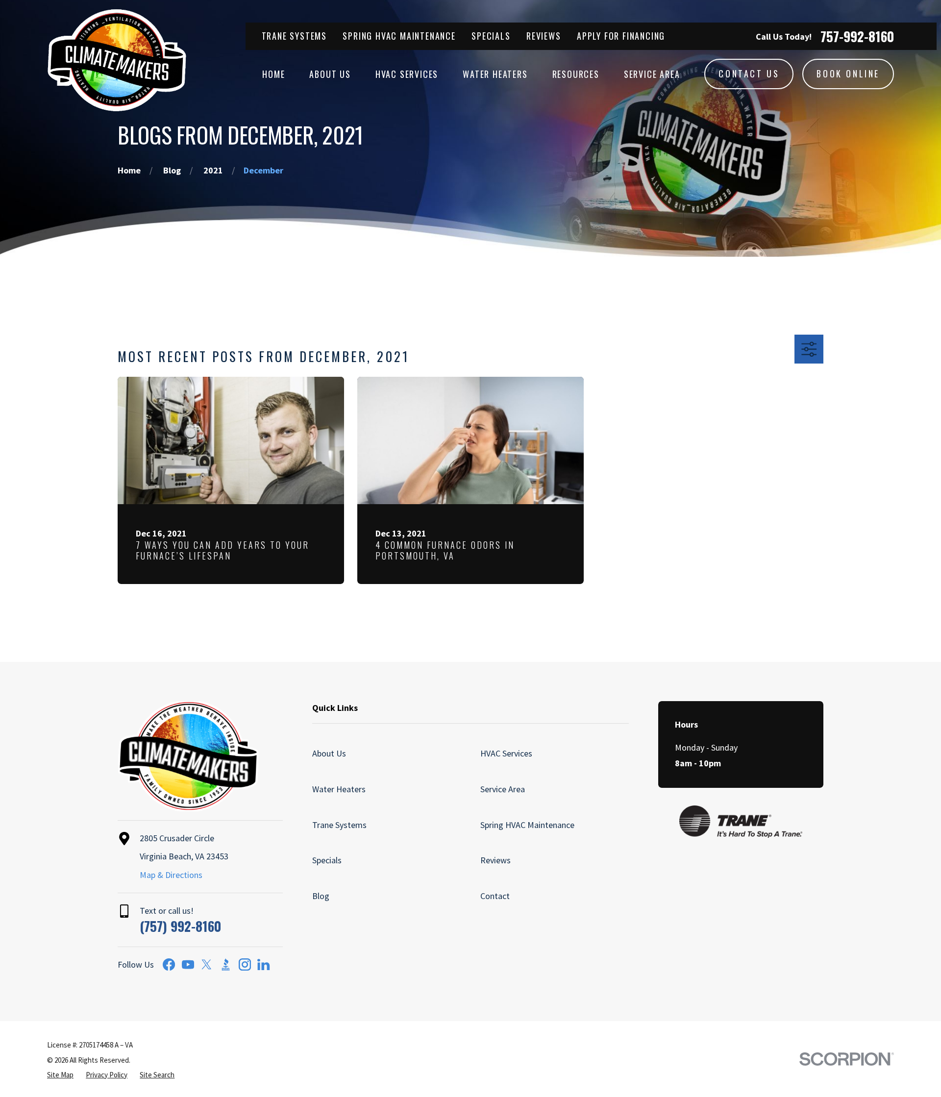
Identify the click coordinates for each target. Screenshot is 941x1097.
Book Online (848, 73)
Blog (320, 896)
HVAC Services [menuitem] (406, 74)
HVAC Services (506, 753)
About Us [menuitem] (329, 74)
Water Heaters (339, 789)
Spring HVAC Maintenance (399, 35)
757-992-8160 (857, 36)
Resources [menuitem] (575, 74)
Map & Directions (171, 874)
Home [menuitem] (273, 74)
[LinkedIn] (263, 964)
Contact (495, 896)
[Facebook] (169, 964)
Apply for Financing (621, 35)
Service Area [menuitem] (652, 74)
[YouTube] (188, 964)
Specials (490, 35)
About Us (329, 753)
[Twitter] (206, 964)
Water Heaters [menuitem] (495, 74)
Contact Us (748, 73)
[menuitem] (60, 1074)
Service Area (502, 789)
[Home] (117, 60)
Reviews (543, 35)
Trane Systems (294, 35)
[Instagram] (245, 964)
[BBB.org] (226, 964)
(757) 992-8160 (180, 926)
